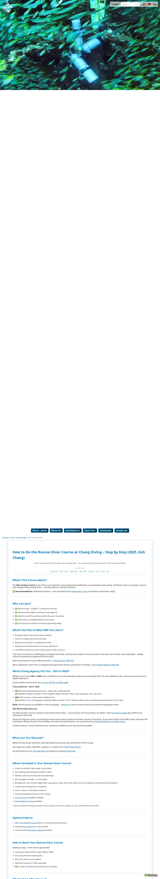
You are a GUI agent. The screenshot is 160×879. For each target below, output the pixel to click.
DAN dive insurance (27, 826)
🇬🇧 (144, 4)
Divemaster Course (79, 591)
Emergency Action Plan (121, 713)
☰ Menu (114, 4)
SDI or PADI (83, 571)
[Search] (138, 4)
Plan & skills (74, 571)
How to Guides (21, 537)
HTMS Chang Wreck (72, 747)
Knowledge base (73, 530)
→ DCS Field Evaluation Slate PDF (105, 665)
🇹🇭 (155, 4)
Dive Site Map (39, 751)
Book (103, 571)
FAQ (108, 571)
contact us (65, 704)
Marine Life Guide (67, 751)
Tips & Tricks (90, 530)
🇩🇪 (149, 4)
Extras (98, 571)
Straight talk (121, 530)
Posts (12, 537)
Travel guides (105, 530)
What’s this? (54, 571)
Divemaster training (35, 830)
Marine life (56, 530)
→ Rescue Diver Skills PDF (63, 660)
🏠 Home (5, 537)
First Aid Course (21, 797)
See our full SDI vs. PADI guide (55, 682)
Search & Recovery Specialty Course (109, 721)
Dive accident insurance (25, 801)
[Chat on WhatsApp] (151, 875)
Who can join (64, 571)
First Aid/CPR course (28, 823)
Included (91, 571)
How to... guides (40, 530)
